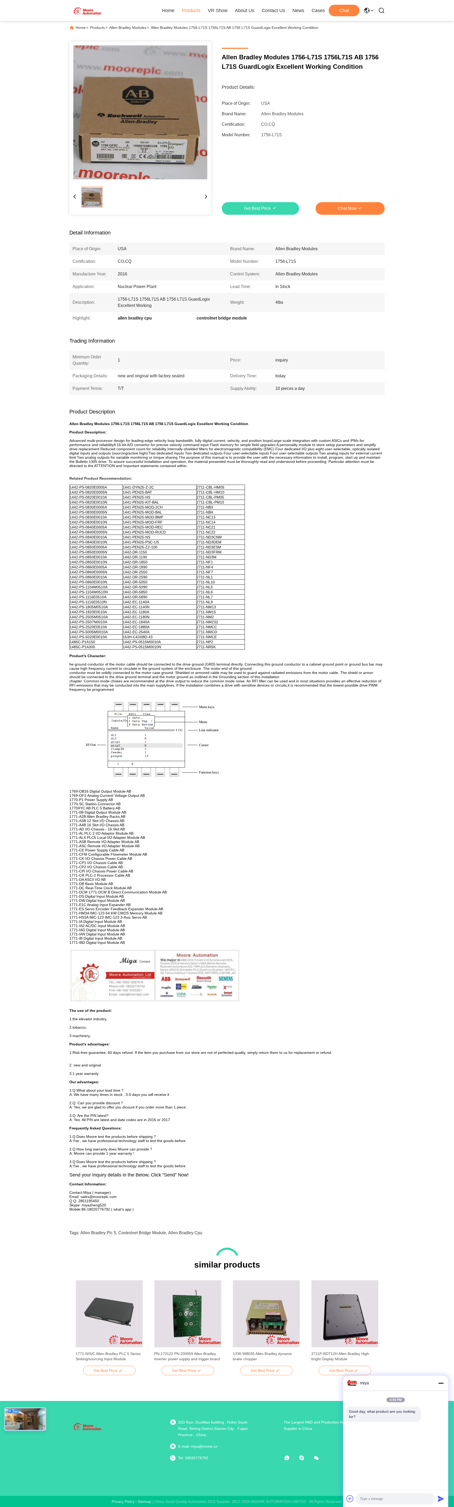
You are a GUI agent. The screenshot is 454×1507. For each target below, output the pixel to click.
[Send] (441, 1498)
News (298, 10)
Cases (318, 10)
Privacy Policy (123, 1501)
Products (191, 10)
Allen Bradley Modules (127, 27)
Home (168, 10)
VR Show (218, 10)
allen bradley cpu (185, 1233)
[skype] (305, 1458)
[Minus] (441, 1383)
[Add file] (350, 1498)
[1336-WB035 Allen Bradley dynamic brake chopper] (266, 1314)
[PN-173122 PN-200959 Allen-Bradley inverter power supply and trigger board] (187, 1314)
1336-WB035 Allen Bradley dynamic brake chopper (262, 1356)
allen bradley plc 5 (98, 1233)
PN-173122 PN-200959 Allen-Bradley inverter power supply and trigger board (187, 1356)
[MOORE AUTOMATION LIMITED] (87, 10)
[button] (82, 1323)
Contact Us (273, 10)
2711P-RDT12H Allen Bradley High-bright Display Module (340, 1356)
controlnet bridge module (142, 1233)
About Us (244, 10)
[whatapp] (290, 1458)
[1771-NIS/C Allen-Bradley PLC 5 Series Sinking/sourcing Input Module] (109, 1314)
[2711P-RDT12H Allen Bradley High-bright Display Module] (344, 1314)
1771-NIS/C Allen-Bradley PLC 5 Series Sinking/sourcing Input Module (108, 1356)
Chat (344, 10)
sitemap (144, 1501)
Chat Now (347, 208)
